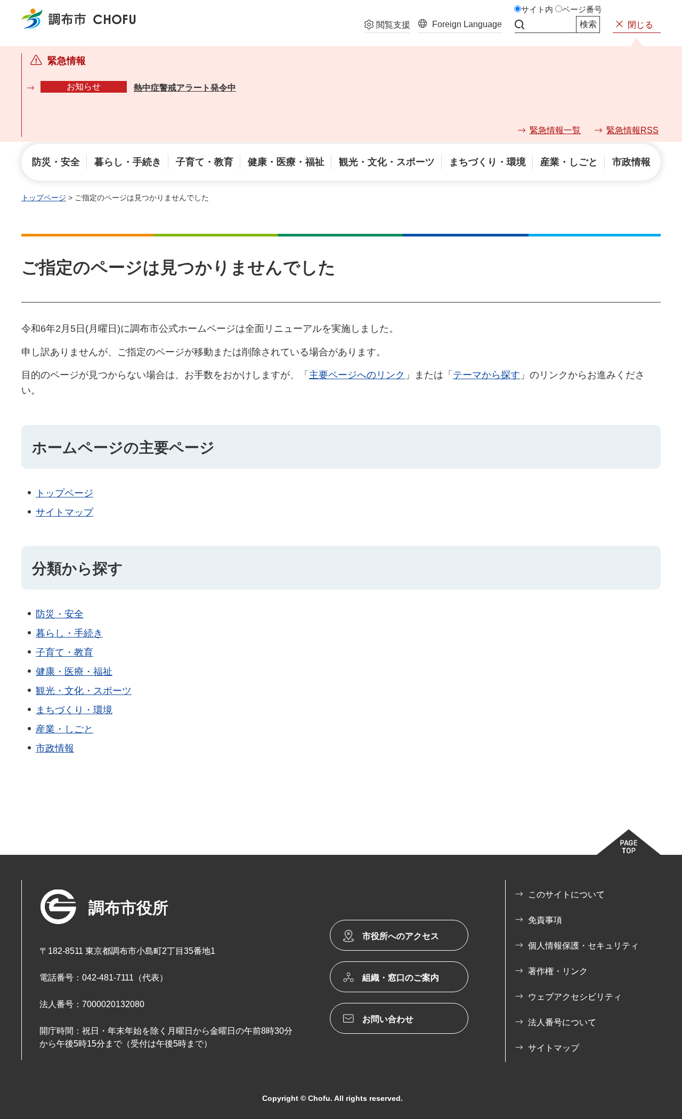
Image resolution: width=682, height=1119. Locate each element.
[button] (387, 26)
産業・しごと (64, 729)
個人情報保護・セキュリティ (583, 945)
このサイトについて (566, 894)
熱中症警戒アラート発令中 (185, 87)
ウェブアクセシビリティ (575, 996)
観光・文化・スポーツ (84, 690)
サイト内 (537, 9)
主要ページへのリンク (357, 375)
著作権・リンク (558, 971)
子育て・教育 (64, 652)
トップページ (43, 197)
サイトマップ (64, 512)
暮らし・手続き (69, 633)
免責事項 (545, 920)
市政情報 (55, 748)
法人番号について (562, 1022)
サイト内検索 (519, 24)
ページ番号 (582, 9)
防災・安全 (60, 614)
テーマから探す (486, 375)
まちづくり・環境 (74, 710)
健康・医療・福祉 (74, 671)
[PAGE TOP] (629, 842)
